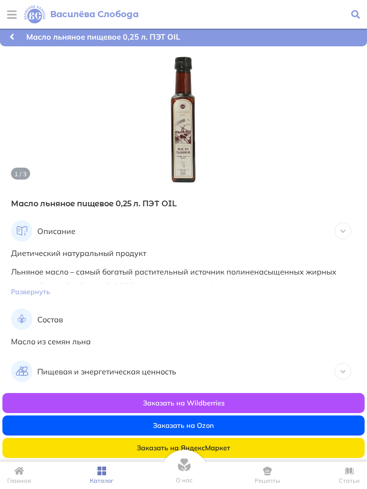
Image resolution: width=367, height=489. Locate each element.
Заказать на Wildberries (184, 403)
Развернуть (30, 291)
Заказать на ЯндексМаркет (183, 448)
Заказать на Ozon (183, 425)
